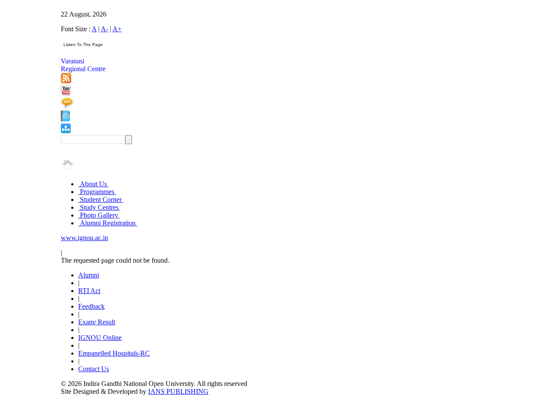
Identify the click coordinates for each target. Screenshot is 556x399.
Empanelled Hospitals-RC (114, 353)
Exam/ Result (96, 322)
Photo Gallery (99, 215)
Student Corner (100, 199)
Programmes (97, 191)
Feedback (91, 306)
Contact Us (93, 369)
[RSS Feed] (66, 81)
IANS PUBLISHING (178, 391)
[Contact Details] (65, 119)
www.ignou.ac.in (84, 237)
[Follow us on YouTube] (66, 93)
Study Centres (99, 207)
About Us (93, 184)
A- (104, 29)
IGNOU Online (100, 337)
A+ (117, 29)
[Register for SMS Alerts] (67, 106)
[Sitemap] (66, 131)
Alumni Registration (107, 223)
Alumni (88, 275)
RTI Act (89, 290)
